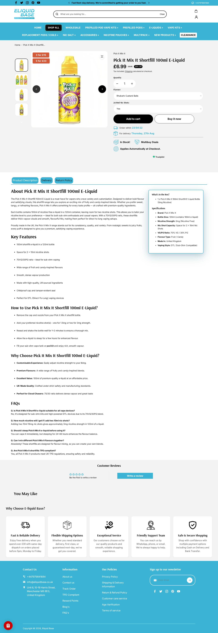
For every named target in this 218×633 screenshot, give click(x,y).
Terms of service (111, 610)
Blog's (65, 606)
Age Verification (111, 604)
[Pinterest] (33, 3)
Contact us (68, 582)
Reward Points (70, 600)
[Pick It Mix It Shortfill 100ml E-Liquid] (102, 56)
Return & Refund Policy (114, 592)
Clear (162, 14)
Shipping (128, 71)
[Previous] (69, 3)
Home (17, 45)
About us (67, 576)
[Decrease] (117, 84)
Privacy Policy (110, 576)
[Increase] (132, 84)
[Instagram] (27, 3)
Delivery (47, 180)
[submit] (189, 580)
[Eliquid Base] (25, 14)
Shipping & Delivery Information (113, 584)
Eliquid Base (48, 628)
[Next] (149, 3)
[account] (196, 17)
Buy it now (174, 118)
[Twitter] (22, 3)
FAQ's (65, 612)
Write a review (135, 475)
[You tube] (38, 3)
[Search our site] (57, 14)
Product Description (25, 180)
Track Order (69, 588)
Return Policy (64, 180)
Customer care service (114, 598)
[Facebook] (16, 3)
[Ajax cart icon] (196, 11)
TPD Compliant (70, 594)
